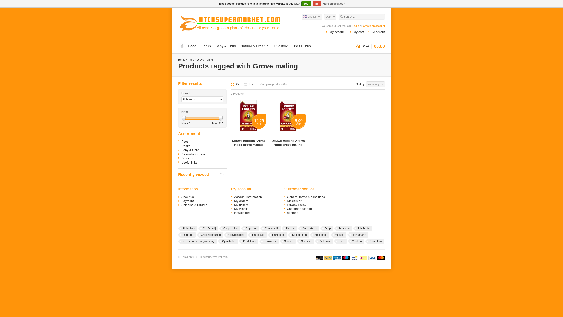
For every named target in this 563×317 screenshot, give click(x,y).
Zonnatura (375, 241)
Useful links (301, 46)
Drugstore (280, 46)
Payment (187, 201)
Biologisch (189, 228)
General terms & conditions (306, 197)
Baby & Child (225, 46)
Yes (306, 3)
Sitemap (292, 212)
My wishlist (241, 208)
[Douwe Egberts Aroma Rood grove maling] (248, 134)
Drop (328, 228)
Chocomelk (271, 228)
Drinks (206, 46)
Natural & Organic (254, 46)
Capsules (251, 228)
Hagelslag (258, 234)
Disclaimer (294, 201)
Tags (191, 59)
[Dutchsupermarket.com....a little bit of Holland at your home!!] (230, 23)
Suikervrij (325, 241)
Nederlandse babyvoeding (198, 241)
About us (187, 197)
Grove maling (205, 59)
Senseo (288, 241)
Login (355, 26)
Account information (248, 197)
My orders (241, 201)
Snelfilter (306, 241)
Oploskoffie (229, 241)
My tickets (241, 204)
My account (337, 32)
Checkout (378, 32)
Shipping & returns (194, 204)
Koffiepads (320, 234)
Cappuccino (230, 228)
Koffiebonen (299, 234)
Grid (239, 84)
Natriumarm (359, 234)
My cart (358, 32)
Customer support (299, 208)
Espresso (344, 228)
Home (182, 46)
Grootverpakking (211, 234)
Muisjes (339, 234)
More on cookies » (334, 3)
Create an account (374, 26)
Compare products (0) (273, 84)
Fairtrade (188, 234)
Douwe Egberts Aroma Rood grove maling (248, 142)
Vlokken (357, 241)
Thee (341, 241)
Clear (223, 174)
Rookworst (270, 241)
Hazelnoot (278, 234)
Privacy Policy (296, 204)
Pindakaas (249, 241)
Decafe (290, 228)
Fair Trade (363, 228)
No (316, 3)
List (251, 84)
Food (192, 46)
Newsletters (242, 212)
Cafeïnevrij (209, 228)
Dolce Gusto (309, 228)
